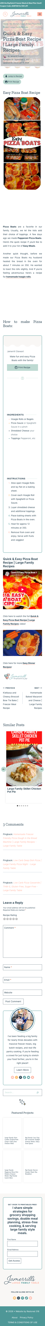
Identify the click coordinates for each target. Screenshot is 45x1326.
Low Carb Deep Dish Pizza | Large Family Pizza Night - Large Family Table (22, 864)
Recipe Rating (10, 915)
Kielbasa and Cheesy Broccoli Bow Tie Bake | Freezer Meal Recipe (11, 698)
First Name (11, 1239)
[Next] (41, 769)
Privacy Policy (26, 1317)
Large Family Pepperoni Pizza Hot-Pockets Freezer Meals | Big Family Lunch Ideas (12, 1174)
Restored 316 (33, 1311)
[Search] (37, 1092)
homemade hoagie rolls (18, 276)
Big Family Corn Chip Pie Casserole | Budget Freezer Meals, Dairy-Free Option (32, 1140)
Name (8, 967)
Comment (10, 928)
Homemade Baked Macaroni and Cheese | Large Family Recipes (34, 698)
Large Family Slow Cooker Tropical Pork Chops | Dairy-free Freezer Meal (11, 1140)
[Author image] (5, 56)
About (15, 1317)
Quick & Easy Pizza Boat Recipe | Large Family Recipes (20, 620)
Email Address (12, 1250)
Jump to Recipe (15, 76)
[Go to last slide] (3, 769)
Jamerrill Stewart (17, 56)
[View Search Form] (5, 14)
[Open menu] (39, 14)
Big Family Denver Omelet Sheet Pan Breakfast (31, 1172)
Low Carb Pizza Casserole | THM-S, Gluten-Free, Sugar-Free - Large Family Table (22, 886)
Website (8, 992)
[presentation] (24, 758)
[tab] (17, 805)
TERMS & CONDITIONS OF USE (22, 1322)
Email (7, 980)
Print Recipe (13, 82)
